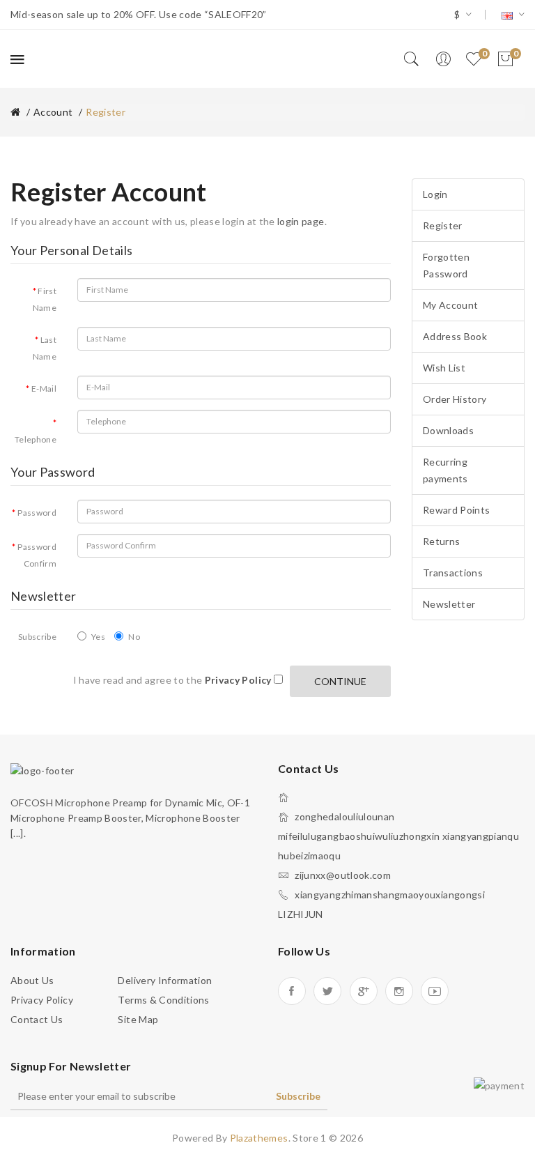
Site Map (138, 1019)
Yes (98, 636)
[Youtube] (435, 991)
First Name (44, 299)
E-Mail (43, 388)
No (134, 636)
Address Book (455, 336)
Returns (441, 541)
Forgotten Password (446, 265)
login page (301, 221)
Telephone (35, 439)
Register (105, 112)
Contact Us (36, 1019)
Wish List (444, 368)
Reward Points (456, 510)
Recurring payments (445, 470)
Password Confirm (36, 555)
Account (52, 112)
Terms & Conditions (163, 1000)
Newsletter (449, 604)
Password (36, 512)
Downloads (448, 430)
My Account (451, 305)
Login (435, 194)
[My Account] (443, 59)
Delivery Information (165, 980)
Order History (455, 399)
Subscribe (37, 636)
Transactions (453, 572)
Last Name (44, 348)
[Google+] (364, 991)
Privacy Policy (41, 1000)
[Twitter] (327, 991)
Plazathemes (259, 1138)
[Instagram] (399, 991)
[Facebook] (292, 991)
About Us (32, 980)
